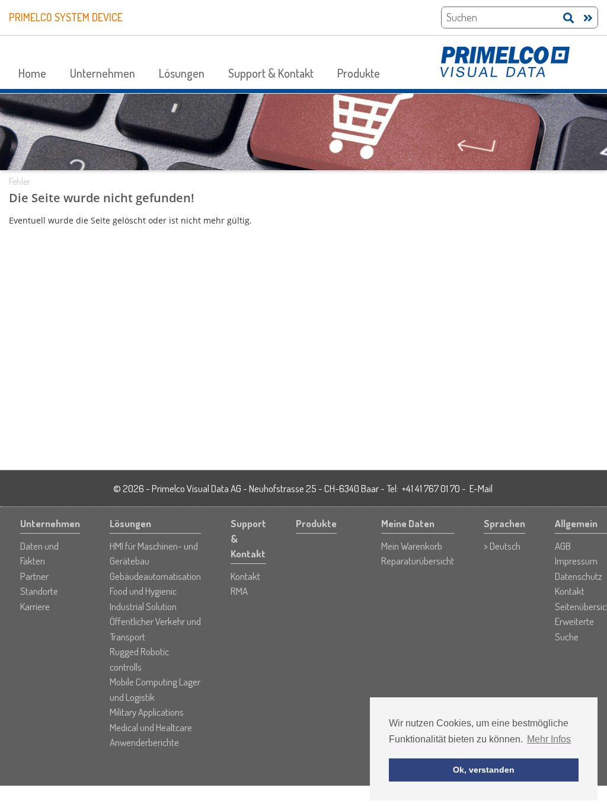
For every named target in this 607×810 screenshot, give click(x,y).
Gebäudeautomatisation (155, 576)
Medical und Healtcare (151, 727)
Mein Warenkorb (411, 546)
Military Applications (147, 712)
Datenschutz (578, 576)
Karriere (35, 606)
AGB (563, 546)
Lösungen (182, 73)
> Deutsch (502, 546)
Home (32, 73)
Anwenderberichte (144, 742)
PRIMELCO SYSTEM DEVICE (66, 17)
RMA (239, 591)
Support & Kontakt (271, 73)
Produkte (358, 73)
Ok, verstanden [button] (484, 769)
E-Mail (481, 488)
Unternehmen (102, 73)
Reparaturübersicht (417, 560)
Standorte (39, 591)
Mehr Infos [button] (549, 739)
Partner (34, 576)
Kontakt (245, 576)
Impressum (576, 560)
